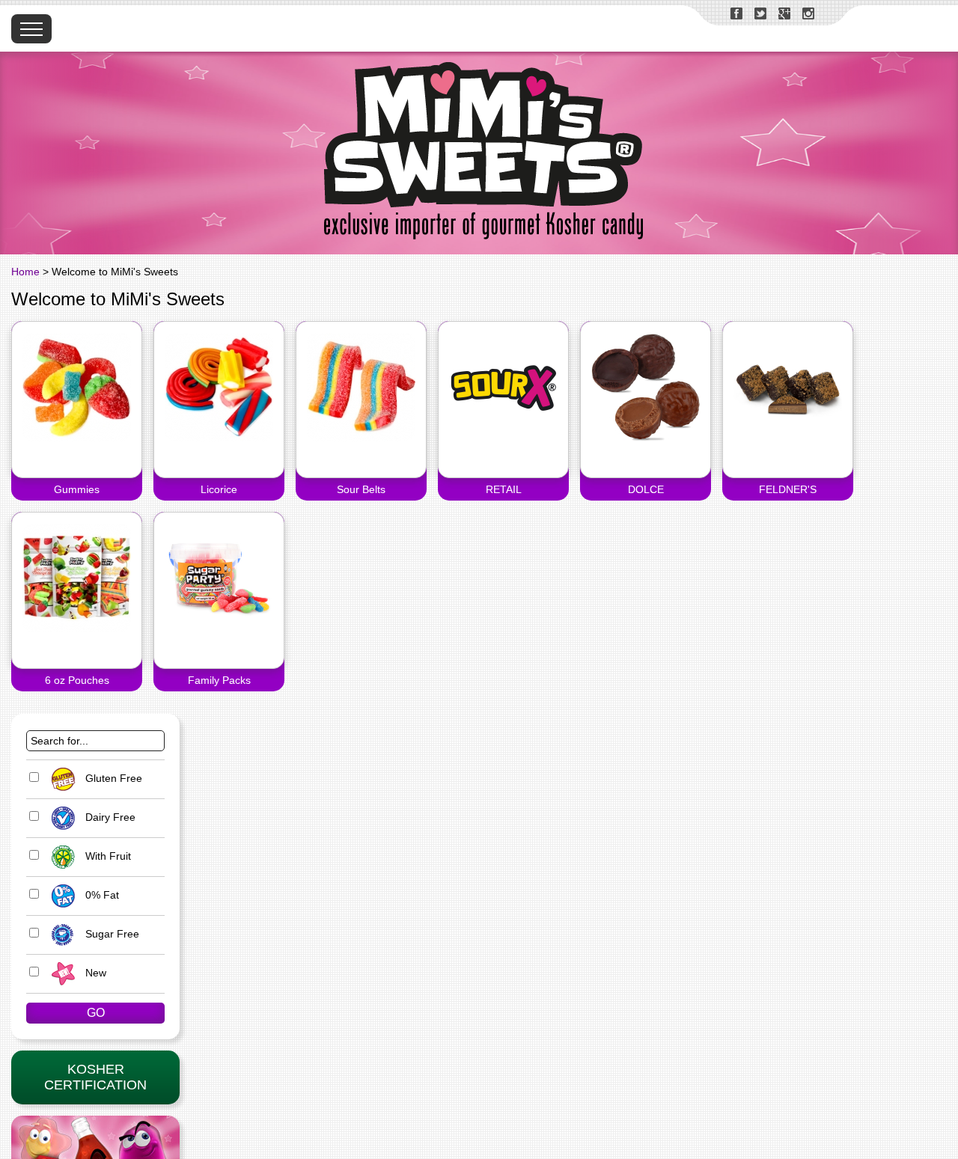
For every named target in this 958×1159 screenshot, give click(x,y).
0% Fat (100, 895)
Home (25, 272)
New (94, 973)
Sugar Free (110, 934)
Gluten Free (112, 778)
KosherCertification (95, 1077)
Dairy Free (108, 817)
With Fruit (106, 856)
